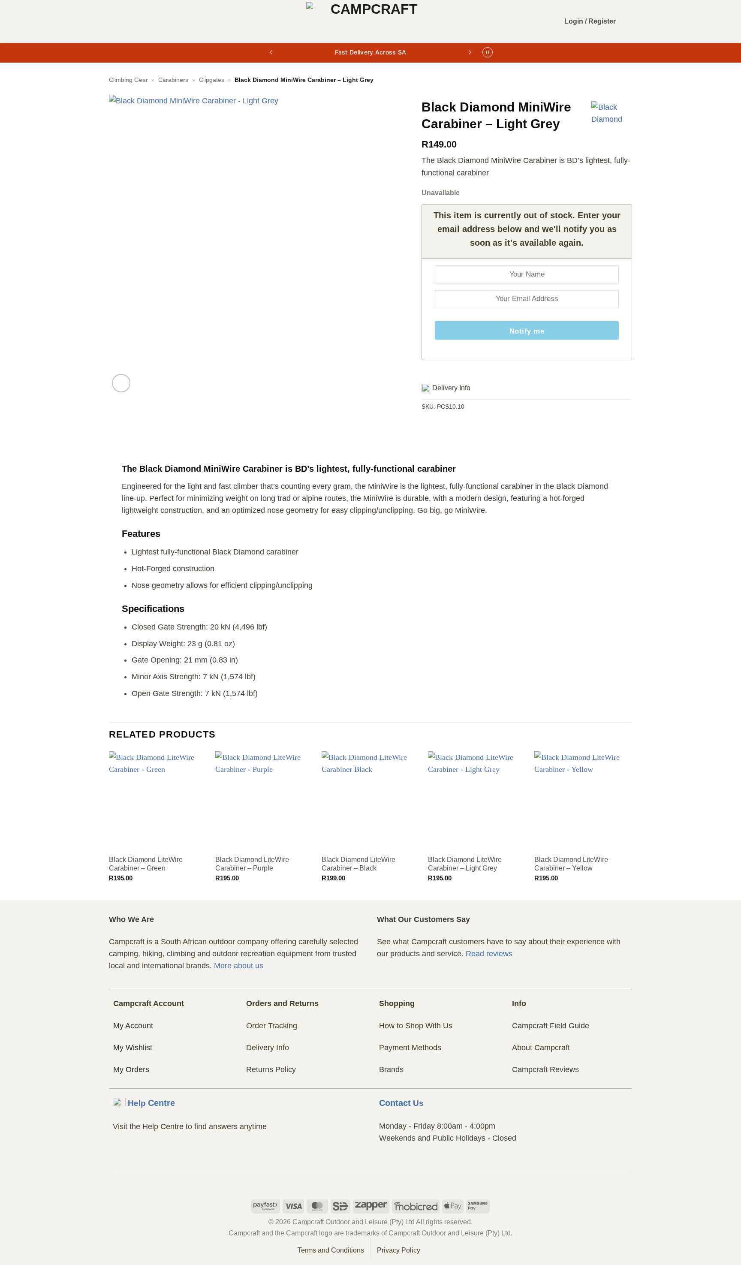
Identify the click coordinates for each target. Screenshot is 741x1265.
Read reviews (489, 953)
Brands (391, 1069)
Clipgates (211, 79)
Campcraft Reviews (545, 1069)
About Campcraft (541, 1047)
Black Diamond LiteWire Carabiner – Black (358, 864)
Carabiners (173, 79)
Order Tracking (271, 1025)
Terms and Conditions (331, 1250)
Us (401, 1103)
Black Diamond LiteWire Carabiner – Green (146, 864)
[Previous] (109, 824)
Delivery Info (267, 1047)
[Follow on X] (386, 1181)
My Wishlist (132, 1047)
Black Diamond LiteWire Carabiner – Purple (252, 864)
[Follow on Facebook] (354, 1181)
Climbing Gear (128, 79)
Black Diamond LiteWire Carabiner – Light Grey (465, 864)
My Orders (131, 1069)
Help (151, 1103)
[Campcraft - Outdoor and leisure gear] (370, 21)
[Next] (631, 824)
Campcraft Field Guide (550, 1025)
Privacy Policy (398, 1250)
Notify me (527, 331)
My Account (133, 1025)
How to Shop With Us (415, 1025)
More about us (238, 965)
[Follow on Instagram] (370, 1181)
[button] (115, 21)
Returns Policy (271, 1069)
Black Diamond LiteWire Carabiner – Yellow (571, 864)
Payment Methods (410, 1047)
